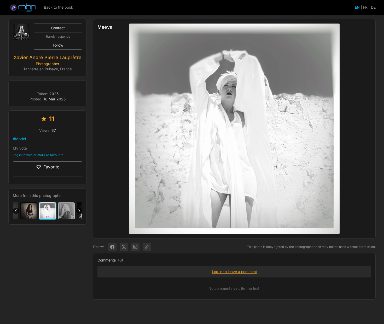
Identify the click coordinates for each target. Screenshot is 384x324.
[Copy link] (147, 247)
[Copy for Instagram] (135, 247)
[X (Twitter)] (124, 247)
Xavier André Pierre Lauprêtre (48, 57)
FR (365, 7)
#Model (19, 139)
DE (373, 7)
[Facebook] (112, 247)
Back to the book (58, 7)
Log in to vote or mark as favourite (38, 155)
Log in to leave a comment (234, 271)
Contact (58, 28)
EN (357, 7)
